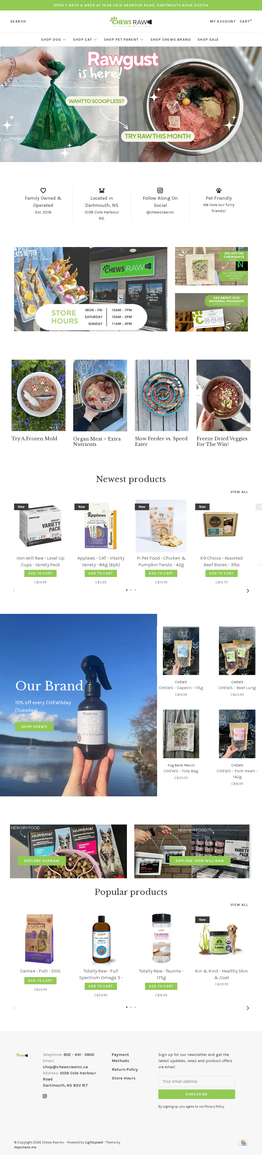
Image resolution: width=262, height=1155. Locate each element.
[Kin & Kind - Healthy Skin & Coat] (221, 939)
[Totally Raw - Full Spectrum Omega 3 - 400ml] (100, 939)
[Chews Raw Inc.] (22, 1055)
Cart (246, 21)
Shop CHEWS (34, 726)
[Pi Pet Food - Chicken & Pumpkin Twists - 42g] (161, 526)
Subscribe (196, 1094)
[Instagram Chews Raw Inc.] (45, 1096)
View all (239, 492)
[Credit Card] (243, 1144)
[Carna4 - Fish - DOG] (40, 939)
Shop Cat (82, 39)
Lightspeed (94, 1142)
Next (247, 590)
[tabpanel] (38, 401)
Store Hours (124, 1078)
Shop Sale (208, 39)
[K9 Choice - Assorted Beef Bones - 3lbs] (221, 526)
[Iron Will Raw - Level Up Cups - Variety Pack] (40, 526)
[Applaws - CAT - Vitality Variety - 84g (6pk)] (100, 526)
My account (223, 21)
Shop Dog (51, 39)
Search (18, 21)
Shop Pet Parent (121, 39)
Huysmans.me (25, 1147)
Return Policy (125, 1069)
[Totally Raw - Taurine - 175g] (161, 939)
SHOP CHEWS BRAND (170, 39)
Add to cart (40, 573)
